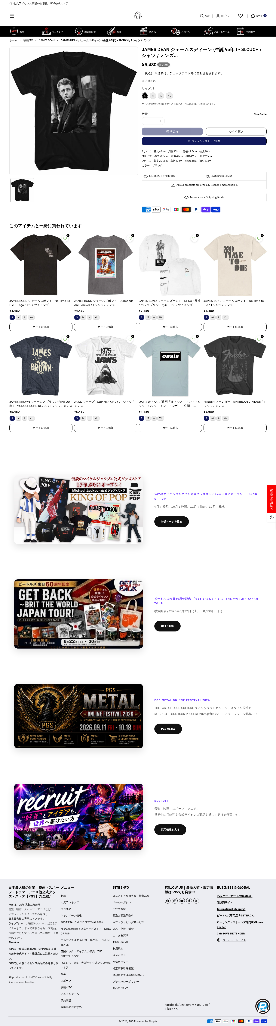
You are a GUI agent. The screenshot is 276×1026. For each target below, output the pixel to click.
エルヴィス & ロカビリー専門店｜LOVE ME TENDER (86, 942)
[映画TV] (143, 31)
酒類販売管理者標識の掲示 (128, 975)
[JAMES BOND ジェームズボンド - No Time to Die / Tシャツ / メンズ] (235, 264)
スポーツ (66, 980)
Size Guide (260, 114)
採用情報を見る (170, 829)
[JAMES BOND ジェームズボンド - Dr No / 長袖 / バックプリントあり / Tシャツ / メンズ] (170, 264)
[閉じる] (265, 3)
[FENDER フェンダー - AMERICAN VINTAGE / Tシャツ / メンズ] (235, 365)
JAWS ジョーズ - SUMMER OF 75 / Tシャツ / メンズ (104, 404)
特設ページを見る (171, 521)
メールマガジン (122, 902)
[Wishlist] (240, 16)
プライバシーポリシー (126, 981)
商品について (120, 988)
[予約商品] (240, 31)
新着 (63, 895)
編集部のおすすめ (71, 1007)
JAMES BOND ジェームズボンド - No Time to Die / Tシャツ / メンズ (234, 303)
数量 (145, 114)
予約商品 (66, 1000)
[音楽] (111, 31)
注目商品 (66, 909)
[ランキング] (46, 31)
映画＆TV (66, 987)
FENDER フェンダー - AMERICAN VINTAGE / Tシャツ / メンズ (234, 404)
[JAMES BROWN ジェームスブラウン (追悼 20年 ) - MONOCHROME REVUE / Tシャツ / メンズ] (40, 365)
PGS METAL (168, 729)
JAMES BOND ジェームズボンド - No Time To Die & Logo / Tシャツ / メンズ (39, 303)
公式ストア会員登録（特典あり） (132, 895)
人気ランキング (70, 902)
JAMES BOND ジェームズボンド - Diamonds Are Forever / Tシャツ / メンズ (103, 303)
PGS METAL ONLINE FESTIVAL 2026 (82, 922)
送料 (161, 73)
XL (170, 96)
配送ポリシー (120, 962)
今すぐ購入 (236, 131)
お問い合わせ (120, 942)
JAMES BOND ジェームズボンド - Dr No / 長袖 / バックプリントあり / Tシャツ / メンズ (170, 303)
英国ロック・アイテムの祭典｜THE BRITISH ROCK (81, 954)
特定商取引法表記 (123, 968)
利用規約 (118, 948)
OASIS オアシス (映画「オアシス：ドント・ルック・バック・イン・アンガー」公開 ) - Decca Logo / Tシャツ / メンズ (170, 404)
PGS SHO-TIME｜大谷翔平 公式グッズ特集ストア (86, 965)
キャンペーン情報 (71, 915)
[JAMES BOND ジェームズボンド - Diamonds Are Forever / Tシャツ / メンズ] (105, 264)
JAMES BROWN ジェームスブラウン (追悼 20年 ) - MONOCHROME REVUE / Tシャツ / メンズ (40, 404)
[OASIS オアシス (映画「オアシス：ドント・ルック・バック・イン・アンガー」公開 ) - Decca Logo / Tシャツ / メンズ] (170, 365)
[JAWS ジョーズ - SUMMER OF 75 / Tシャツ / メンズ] (105, 365)
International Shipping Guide (207, 197)
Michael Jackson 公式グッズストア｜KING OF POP (86, 931)
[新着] (14, 31)
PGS (131, 1021)
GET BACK (167, 626)
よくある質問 (120, 935)
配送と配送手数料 (123, 915)
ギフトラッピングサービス (128, 922)
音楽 (63, 974)
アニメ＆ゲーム (70, 994)
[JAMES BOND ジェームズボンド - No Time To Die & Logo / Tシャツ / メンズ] (40, 264)
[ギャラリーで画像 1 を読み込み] (22, 190)
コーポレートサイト (234, 940)
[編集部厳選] (79, 31)
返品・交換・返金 (123, 929)
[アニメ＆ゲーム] (208, 31)
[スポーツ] (175, 31)
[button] (12, 16)
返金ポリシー (120, 955)
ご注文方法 (119, 909)
